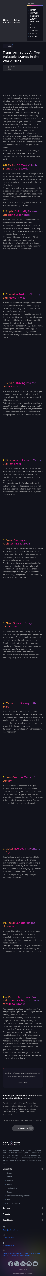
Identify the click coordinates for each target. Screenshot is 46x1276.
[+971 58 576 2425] (4, 1235)
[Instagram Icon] (29, 1264)
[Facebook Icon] (11, 1264)
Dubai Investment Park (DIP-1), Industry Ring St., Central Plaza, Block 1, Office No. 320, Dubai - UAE (21, 1254)
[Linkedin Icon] (23, 1264)
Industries (35, 23)
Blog (10, 46)
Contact (34, 36)
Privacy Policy (23, 1269)
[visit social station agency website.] (11, 21)
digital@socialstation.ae (10, 1230)
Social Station (29, 1273)
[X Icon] (17, 1264)
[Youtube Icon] (35, 1264)
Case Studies (34, 29)
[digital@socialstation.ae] (4, 1227)
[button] (35, 3)
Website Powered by (18, 1273)
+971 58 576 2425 (8, 1238)
